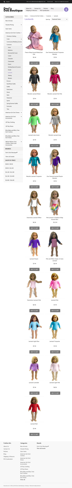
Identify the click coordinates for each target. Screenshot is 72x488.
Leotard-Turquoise (55, 341)
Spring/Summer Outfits (12, 103)
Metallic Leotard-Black (34, 94)
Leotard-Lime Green (34, 135)
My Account (50, 1)
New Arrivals (9, 21)
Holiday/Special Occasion (14, 67)
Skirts (8, 95)
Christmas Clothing (11, 36)
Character (10, 58)
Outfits (8, 86)
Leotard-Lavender (34, 382)
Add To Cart (34, 63)
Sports (8, 100)
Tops (8, 109)
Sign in (56, 1)
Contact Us (37, 8)
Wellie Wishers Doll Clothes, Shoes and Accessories (11, 143)
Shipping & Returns (31, 10)
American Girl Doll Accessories (11, 117)
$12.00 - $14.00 (10, 176)
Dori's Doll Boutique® (11, 152)
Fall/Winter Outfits (11, 84)
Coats (8, 39)
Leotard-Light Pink (55, 382)
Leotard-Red (34, 424)
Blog (52, 8)
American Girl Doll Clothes (13, 33)
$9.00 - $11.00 (9, 168)
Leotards (10, 72)
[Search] (4, 1)
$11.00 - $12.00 (10, 172)
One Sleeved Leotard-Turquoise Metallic (55, 53)
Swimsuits (9, 106)
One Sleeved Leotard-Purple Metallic (55, 177)
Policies (46, 8)
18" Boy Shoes (9, 126)
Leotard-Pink (54, 300)
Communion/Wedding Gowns (14, 42)
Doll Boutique (13, 9)
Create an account (64, 1)
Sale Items (9, 29)
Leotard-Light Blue (34, 341)
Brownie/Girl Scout (12, 53)
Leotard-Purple (34, 259)
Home (26, 16)
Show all (22, 479)
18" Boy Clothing (10, 122)
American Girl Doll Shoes (12, 112)
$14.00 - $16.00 (10, 180)
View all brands (10, 156)
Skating (10, 75)
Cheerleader (11, 61)
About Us (28, 8)
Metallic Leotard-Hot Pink (55, 94)
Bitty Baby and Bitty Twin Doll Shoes (12, 136)
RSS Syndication (44, 10)
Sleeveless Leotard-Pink (34, 300)
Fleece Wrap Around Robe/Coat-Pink (34, 53)
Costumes (9, 44)
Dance (9, 64)
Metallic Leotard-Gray (55, 135)
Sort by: (48, 19)
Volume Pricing (10, 25)
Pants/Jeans (10, 89)
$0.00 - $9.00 (9, 164)
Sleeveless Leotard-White (34, 217)
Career (9, 56)
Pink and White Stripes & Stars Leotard (54, 260)
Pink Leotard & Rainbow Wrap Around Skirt (54, 218)
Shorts (8, 92)
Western (10, 78)
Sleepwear (9, 98)
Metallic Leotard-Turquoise (34, 176)
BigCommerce (38, 485)
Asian (9, 47)
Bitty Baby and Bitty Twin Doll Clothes (12, 131)
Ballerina (10, 50)
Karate (9, 70)
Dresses (9, 81)
